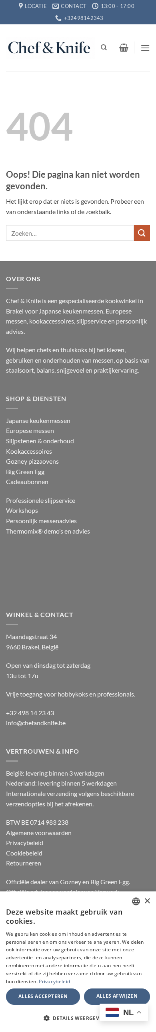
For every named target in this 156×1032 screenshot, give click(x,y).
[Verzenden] (142, 232)
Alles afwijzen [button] (117, 995)
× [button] (147, 901)
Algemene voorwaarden (39, 832)
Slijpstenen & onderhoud (40, 441)
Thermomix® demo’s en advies (48, 531)
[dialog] (78, 961)
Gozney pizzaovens (32, 461)
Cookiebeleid (24, 853)
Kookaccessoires (29, 451)
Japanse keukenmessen (38, 420)
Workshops (22, 510)
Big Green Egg (25, 471)
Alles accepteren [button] (43, 996)
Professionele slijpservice (40, 500)
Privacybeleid (24, 842)
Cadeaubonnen (27, 481)
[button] (123, 47)
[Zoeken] (104, 47)
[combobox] (136, 901)
